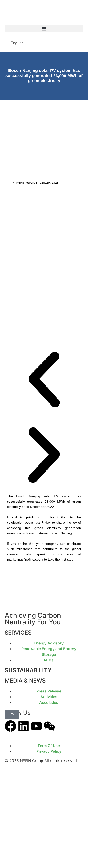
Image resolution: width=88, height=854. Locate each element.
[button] (44, 28)
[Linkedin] (23, 726)
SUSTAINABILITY (28, 670)
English (15, 42)
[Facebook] (10, 726)
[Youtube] (36, 726)
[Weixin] (49, 726)
